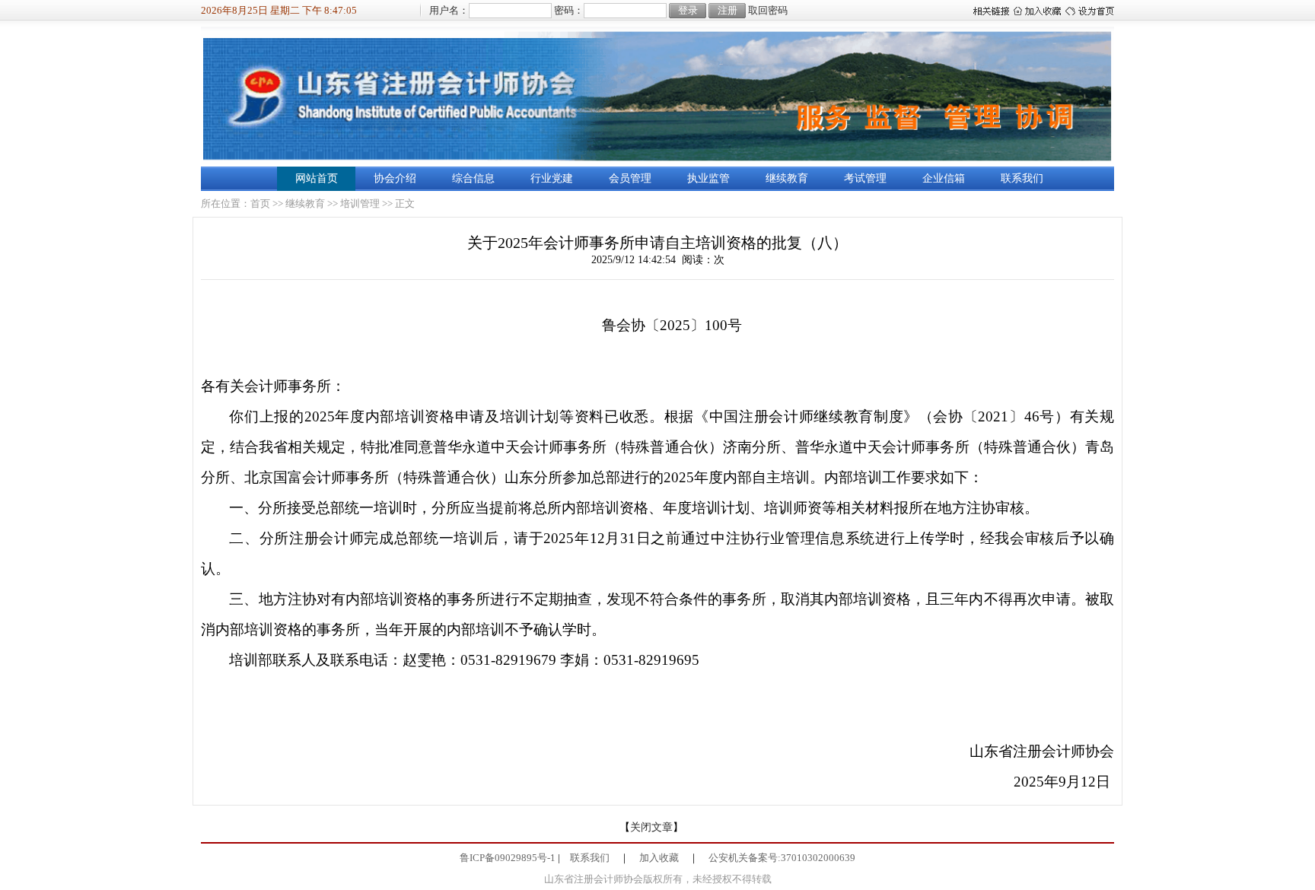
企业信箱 (943, 178)
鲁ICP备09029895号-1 (508, 857)
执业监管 (708, 178)
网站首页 (316, 178)
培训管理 (360, 203)
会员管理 (630, 178)
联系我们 (1022, 178)
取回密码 (768, 10)
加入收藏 (659, 857)
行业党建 (551, 178)
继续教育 (787, 178)
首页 (260, 203)
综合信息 (473, 178)
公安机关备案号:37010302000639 (781, 857)
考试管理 (865, 178)
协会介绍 (395, 178)
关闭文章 (651, 827)
